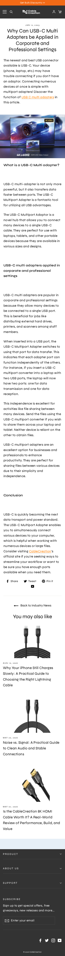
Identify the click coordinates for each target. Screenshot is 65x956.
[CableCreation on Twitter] (47, 940)
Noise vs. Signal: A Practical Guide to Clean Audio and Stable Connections (31, 748)
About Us (11, 868)
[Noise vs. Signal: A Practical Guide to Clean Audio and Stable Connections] (32, 716)
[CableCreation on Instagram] (53, 940)
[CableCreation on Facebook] (40, 940)
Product (10, 854)
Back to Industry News (35, 605)
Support (10, 882)
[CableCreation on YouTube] (32, 586)
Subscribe (12, 899)
